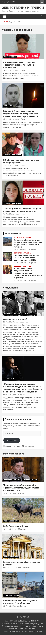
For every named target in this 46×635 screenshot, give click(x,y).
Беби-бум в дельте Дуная (15, 526)
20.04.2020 (7, 119)
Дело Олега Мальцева (22, 253)
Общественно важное (12, 154)
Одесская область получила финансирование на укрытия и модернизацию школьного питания (28, 243)
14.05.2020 (7, 70)
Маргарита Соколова (20, 322)
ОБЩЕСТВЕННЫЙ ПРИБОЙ (23, 8)
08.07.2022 (7, 606)
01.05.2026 (18, 263)
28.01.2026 (7, 322)
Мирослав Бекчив (19, 606)
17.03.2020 (7, 214)
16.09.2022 (7, 529)
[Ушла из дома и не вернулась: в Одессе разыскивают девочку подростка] (23, 193)
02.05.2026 (18, 249)
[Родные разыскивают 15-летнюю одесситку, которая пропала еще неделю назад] (23, 46)
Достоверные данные (22, 237)
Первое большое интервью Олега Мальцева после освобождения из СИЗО (26, 257)
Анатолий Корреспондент (22, 567)
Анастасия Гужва (19, 70)
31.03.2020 (7, 165)
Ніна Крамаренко (29, 249)
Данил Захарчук (19, 395)
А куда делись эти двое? (15, 319)
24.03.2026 (7, 493)
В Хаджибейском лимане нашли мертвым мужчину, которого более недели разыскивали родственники (20, 113)
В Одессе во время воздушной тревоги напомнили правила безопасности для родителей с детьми (28, 273)
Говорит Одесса (10, 57)
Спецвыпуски (10, 287)
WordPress (38, 631)
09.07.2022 (7, 567)
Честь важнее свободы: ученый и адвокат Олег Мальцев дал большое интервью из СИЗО (21, 487)
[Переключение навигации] (5, 16)
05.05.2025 (7, 395)
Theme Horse (15, 631)
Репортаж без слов (13, 453)
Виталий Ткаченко (19, 529)
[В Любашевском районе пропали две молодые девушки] (23, 144)
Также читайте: (13, 233)
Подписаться (11, 440)
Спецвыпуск (27, 314)
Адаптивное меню (42, 2)
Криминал (8, 106)
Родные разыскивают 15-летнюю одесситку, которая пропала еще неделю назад (19, 65)
